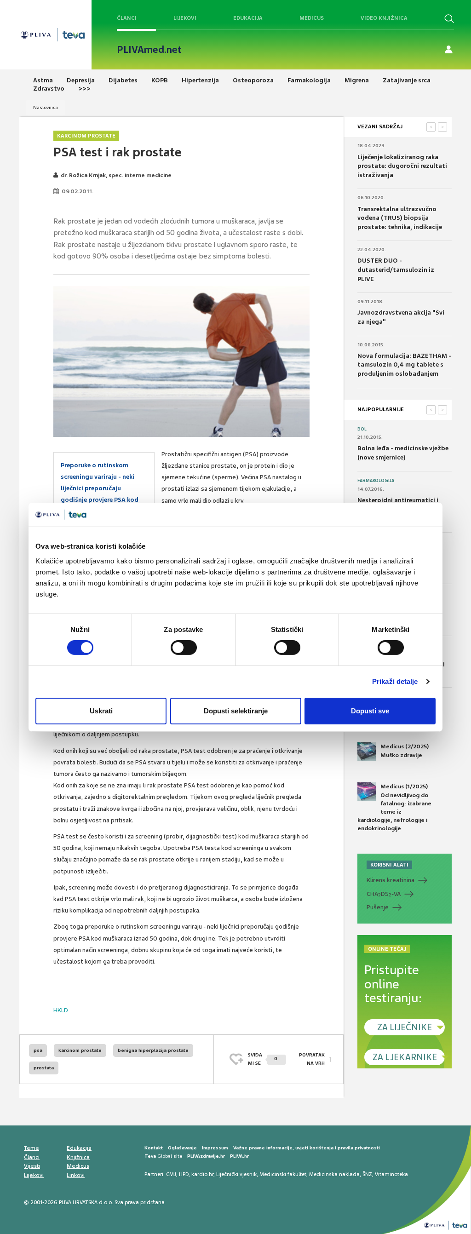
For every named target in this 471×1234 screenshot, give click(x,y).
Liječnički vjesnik (236, 1174)
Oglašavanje (182, 1148)
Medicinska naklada (334, 1174)
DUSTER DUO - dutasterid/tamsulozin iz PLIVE (395, 269)
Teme (31, 1148)
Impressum (215, 1148)
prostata (44, 1068)
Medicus (311, 18)
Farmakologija (375, 480)
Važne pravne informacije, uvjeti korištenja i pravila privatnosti (306, 1148)
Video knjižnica (384, 18)
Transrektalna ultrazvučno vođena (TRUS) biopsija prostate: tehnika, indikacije (399, 218)
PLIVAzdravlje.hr (206, 1156)
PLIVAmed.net (149, 50)
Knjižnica (78, 1157)
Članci (127, 18)
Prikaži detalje (395, 681)
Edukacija (248, 18)
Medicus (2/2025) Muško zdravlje (404, 750)
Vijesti (32, 1166)
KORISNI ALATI (389, 864)
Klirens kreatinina (390, 880)
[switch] (184, 647)
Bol (362, 429)
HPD (184, 1174)
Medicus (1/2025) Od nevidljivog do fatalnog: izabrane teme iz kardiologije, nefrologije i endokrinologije (394, 807)
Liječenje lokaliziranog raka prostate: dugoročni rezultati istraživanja (402, 166)
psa (38, 1050)
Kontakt (153, 1148)
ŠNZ (367, 1174)
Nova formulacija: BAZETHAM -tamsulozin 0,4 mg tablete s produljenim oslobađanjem (404, 365)
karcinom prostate (80, 1050)
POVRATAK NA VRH (312, 1059)
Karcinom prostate (86, 135)
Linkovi (76, 1175)
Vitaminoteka (391, 1174)
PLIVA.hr (239, 1156)
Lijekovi (184, 18)
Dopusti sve (370, 711)
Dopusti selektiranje (236, 711)
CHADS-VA (384, 894)
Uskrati (101, 711)
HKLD (60, 1010)
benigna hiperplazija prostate (153, 1050)
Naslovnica (45, 107)
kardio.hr (202, 1174)
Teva (150, 1156)
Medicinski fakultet (282, 1174)
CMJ (171, 1174)
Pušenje (378, 907)
